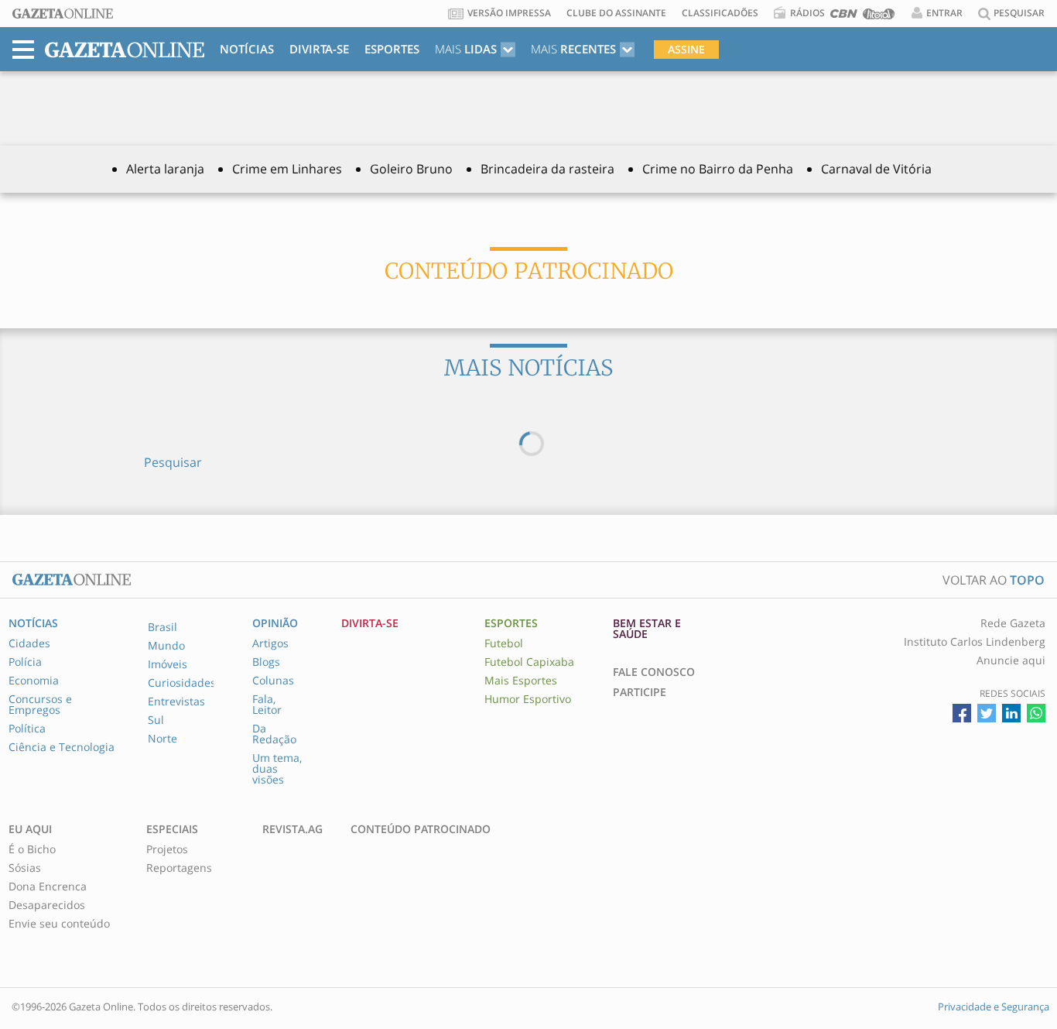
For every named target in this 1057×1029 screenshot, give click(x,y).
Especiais (172, 829)
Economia (34, 680)
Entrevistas (176, 701)
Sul (156, 720)
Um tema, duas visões (277, 769)
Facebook (962, 713)
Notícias (247, 49)
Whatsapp (1036, 713)
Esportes (391, 49)
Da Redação (274, 734)
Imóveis (167, 664)
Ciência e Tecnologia (62, 747)
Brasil (162, 627)
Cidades (29, 643)
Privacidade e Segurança (993, 1007)
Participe (639, 692)
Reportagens (179, 868)
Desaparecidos (47, 905)
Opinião (275, 623)
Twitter (986, 713)
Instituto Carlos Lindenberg (974, 641)
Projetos (167, 849)
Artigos (270, 643)
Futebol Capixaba (529, 662)
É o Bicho (32, 849)
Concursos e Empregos (40, 704)
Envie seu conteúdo (59, 923)
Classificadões (720, 12)
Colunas (273, 680)
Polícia (25, 662)
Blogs (266, 662)
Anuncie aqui (1011, 660)
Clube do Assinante (616, 12)
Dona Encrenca (48, 886)
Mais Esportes (520, 680)
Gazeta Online (62, 13)
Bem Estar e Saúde (647, 629)
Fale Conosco (654, 672)
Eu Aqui (30, 829)
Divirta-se (319, 49)
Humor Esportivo (527, 699)
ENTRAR (944, 12)
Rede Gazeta (1012, 623)
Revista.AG (292, 829)
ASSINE (686, 49)
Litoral (879, 17)
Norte (162, 738)
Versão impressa (509, 12)
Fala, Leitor (267, 704)
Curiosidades (182, 682)
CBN (843, 16)
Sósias (25, 868)
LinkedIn (1011, 713)
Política (27, 728)
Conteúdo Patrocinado (421, 829)
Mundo (166, 645)
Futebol (503, 643)
